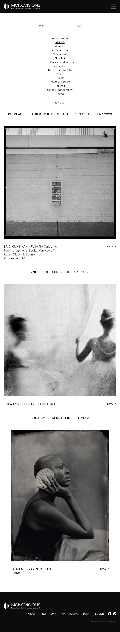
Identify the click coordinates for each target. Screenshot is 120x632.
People (60, 78)
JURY (53, 614)
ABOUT (31, 614)
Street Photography (60, 89)
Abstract (60, 46)
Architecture (60, 50)
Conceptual (60, 54)
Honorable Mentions (61, 62)
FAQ (63, 614)
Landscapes (60, 66)
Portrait (60, 85)
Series (60, 42)
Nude (60, 74)
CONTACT (74, 614)
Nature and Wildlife (60, 70)
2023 (42, 26)
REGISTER (99, 614)
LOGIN (86, 614)
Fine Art (60, 58)
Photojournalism (60, 81)
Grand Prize (60, 38)
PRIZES (43, 614)
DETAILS (111, 246)
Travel (60, 93)
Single (60, 102)
